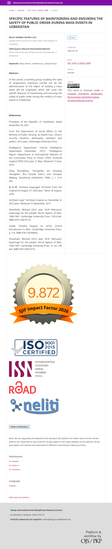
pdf (72, 38)
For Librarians (14, 469)
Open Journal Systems (19, 497)
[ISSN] (34, 377)
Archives (20, 10)
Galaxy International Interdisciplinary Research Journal (38, 2)
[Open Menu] (9, 2)
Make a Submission (19, 426)
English (12, 485)
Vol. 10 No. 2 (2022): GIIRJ (38, 10)
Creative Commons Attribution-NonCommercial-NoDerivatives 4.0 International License (85, 97)
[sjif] (43, 328)
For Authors (14, 465)
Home (11, 10)
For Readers (14, 461)
